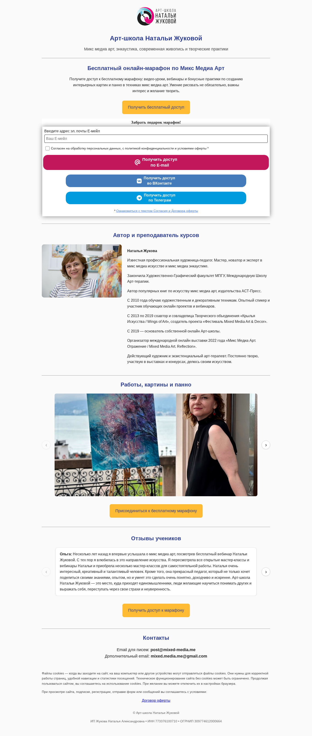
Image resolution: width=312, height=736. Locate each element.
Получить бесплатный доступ (156, 107)
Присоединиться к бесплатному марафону (156, 511)
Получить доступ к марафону (156, 610)
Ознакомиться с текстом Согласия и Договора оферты (157, 211)
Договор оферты (156, 700)
